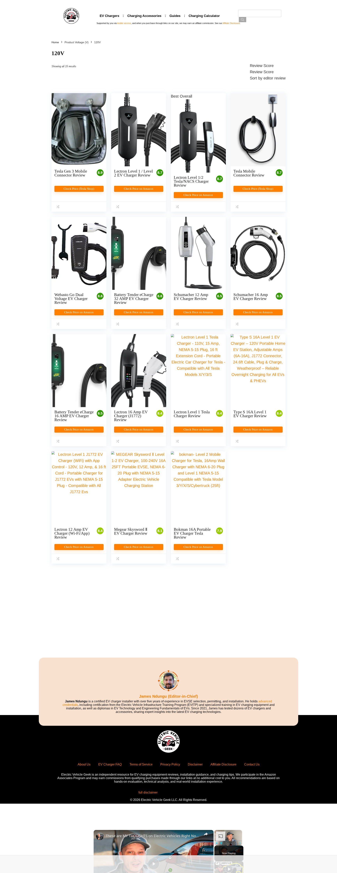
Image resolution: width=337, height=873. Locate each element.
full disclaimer (147, 792)
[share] (205, 834)
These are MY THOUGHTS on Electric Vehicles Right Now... (153, 835)
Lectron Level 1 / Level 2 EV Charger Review (133, 173)
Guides (174, 16)
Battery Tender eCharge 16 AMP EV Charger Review (74, 416)
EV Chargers (109, 16)
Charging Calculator (204, 16)
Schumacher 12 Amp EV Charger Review (191, 296)
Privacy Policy (170, 764)
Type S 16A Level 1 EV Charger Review (250, 414)
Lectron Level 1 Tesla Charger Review (192, 414)
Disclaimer (195, 764)
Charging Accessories (144, 16)
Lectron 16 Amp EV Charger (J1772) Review (131, 416)
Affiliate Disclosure (231, 23)
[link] (100, 836)
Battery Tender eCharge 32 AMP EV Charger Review (133, 298)
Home (55, 42)
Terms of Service (141, 764)
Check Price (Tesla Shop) (79, 188)
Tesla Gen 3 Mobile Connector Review (70, 173)
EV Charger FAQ (110, 764)
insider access (124, 23)
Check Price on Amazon (138, 188)
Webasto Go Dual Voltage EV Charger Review (71, 298)
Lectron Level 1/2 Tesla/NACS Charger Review (191, 181)
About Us (84, 764)
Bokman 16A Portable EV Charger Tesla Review (192, 533)
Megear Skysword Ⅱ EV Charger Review (130, 531)
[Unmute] (221, 843)
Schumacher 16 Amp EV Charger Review (250, 296)
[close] (170, 858)
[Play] (216, 843)
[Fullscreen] (239, 843)
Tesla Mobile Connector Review (248, 173)
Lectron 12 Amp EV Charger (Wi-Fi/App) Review (72, 533)
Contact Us (252, 764)
